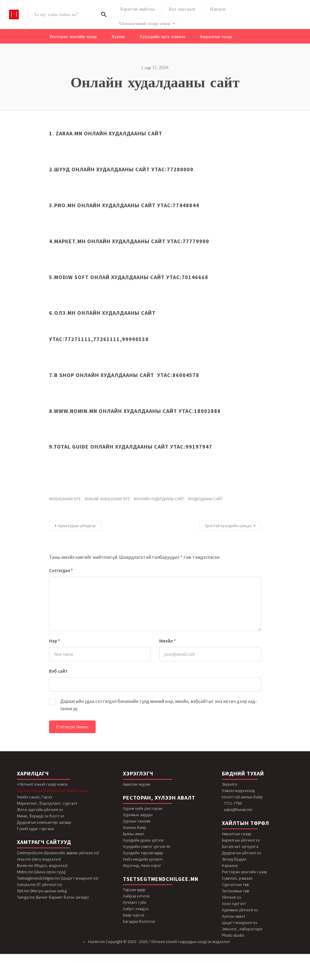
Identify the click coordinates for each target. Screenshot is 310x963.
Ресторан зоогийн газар (73, 36)
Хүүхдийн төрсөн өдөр (143, 852)
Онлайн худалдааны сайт (160, 498)
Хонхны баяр (134, 827)
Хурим (118, 36)
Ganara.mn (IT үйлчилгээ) (39, 884)
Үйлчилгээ (231, 897)
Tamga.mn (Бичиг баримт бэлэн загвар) (53, 897)
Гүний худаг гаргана (35, 828)
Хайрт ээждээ (135, 908)
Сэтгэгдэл (61, 570)
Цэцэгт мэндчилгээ (239, 922)
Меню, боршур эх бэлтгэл (40, 816)
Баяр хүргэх (133, 915)
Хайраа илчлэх (136, 896)
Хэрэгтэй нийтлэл (137, 9)
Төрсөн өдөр (134, 889)
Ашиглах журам (136, 784)
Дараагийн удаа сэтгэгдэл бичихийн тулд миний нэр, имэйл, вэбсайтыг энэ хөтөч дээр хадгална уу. (158, 704)
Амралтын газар (216, 36)
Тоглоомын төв (235, 891)
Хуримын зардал (138, 814)
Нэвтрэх (218, 9)
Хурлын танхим (136, 821)
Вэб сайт (58, 671)
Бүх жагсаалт (182, 9)
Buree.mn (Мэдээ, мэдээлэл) (42, 865)
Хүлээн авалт (234, 916)
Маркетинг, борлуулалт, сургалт (47, 803)
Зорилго (229, 784)
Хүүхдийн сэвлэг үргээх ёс (147, 846)
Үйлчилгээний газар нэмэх (145, 23)
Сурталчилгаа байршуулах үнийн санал (53, 790)
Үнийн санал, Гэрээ (34, 797)
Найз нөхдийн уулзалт (143, 859)
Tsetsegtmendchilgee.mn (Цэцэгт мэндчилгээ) (57, 878)
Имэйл (167, 641)
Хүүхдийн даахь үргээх (143, 840)
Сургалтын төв (235, 884)
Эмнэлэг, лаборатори (242, 929)
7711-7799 (233, 803)
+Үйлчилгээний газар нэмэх (42, 784)
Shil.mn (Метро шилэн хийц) (42, 891)
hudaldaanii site (66, 498)
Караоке (230, 865)
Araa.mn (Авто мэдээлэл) (39, 859)
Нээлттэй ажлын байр (242, 797)
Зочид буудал (234, 859)
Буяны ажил (133, 833)
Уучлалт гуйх (134, 902)
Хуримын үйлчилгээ (240, 910)
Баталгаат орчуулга (240, 846)
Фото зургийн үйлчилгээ (40, 809)
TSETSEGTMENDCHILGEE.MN (160, 878)
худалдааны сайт (206, 498)
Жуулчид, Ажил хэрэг (142, 865)
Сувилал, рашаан (237, 878)
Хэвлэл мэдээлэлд (238, 790)
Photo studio (233, 935)
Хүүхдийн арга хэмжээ (162, 36)
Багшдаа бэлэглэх (139, 921)
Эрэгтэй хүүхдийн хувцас (228, 525)
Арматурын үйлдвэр (77, 525)
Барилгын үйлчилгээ (241, 840)
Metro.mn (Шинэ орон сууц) (41, 871)
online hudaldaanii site (108, 498)
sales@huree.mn (238, 809)
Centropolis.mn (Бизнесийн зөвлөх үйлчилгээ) (58, 852)
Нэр (54, 641)
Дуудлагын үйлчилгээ (241, 852)
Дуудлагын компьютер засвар (44, 822)
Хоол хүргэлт (234, 903)
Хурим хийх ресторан (142, 808)
